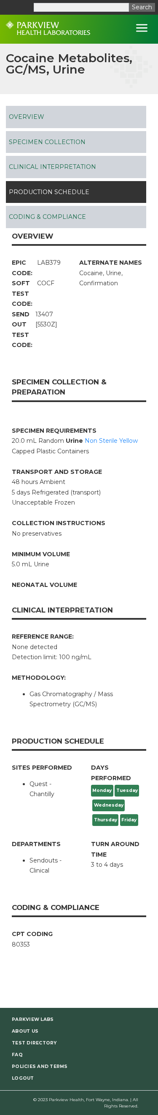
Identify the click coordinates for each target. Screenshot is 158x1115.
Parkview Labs (33, 1019)
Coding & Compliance (47, 217)
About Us (25, 1031)
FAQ (17, 1054)
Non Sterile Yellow (111, 440)
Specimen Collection (47, 142)
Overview (26, 117)
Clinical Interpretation (52, 167)
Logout (23, 1078)
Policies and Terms (40, 1066)
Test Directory (34, 1043)
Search (142, 7)
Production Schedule (49, 192)
